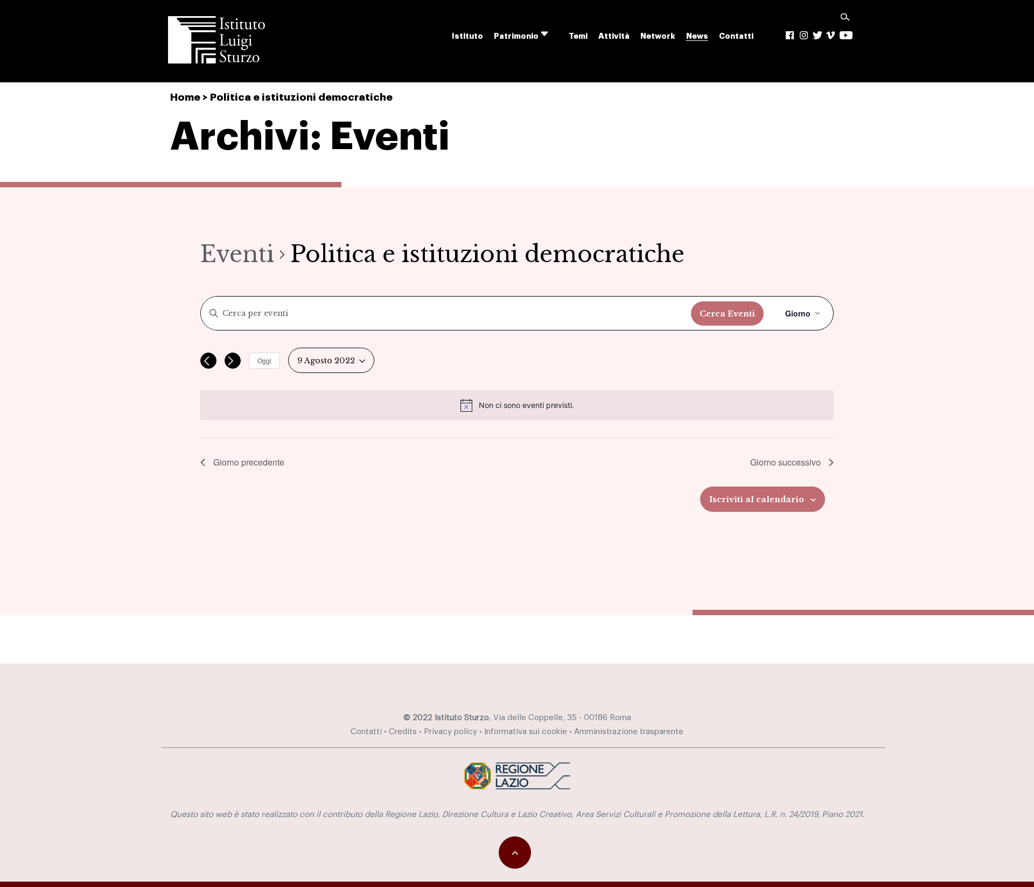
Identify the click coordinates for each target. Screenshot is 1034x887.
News (697, 36)
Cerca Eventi (727, 314)
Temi (578, 36)
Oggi (264, 360)
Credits (403, 732)
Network (657, 36)
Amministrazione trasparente (628, 732)
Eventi (237, 254)
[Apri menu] (551, 34)
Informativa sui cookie (525, 732)
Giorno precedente (248, 462)
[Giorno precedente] (208, 361)
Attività (614, 36)
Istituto (467, 36)
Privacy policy (450, 732)
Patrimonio (516, 36)
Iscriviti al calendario (756, 499)
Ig (804, 35)
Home (185, 97)
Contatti (736, 36)
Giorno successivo (785, 462)
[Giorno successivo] (233, 361)
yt (846, 35)
